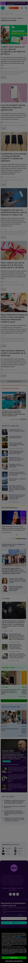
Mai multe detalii (18, 936)
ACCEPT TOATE (14, 957)
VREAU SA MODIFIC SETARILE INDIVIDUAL (14, 961)
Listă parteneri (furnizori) (6, 954)
